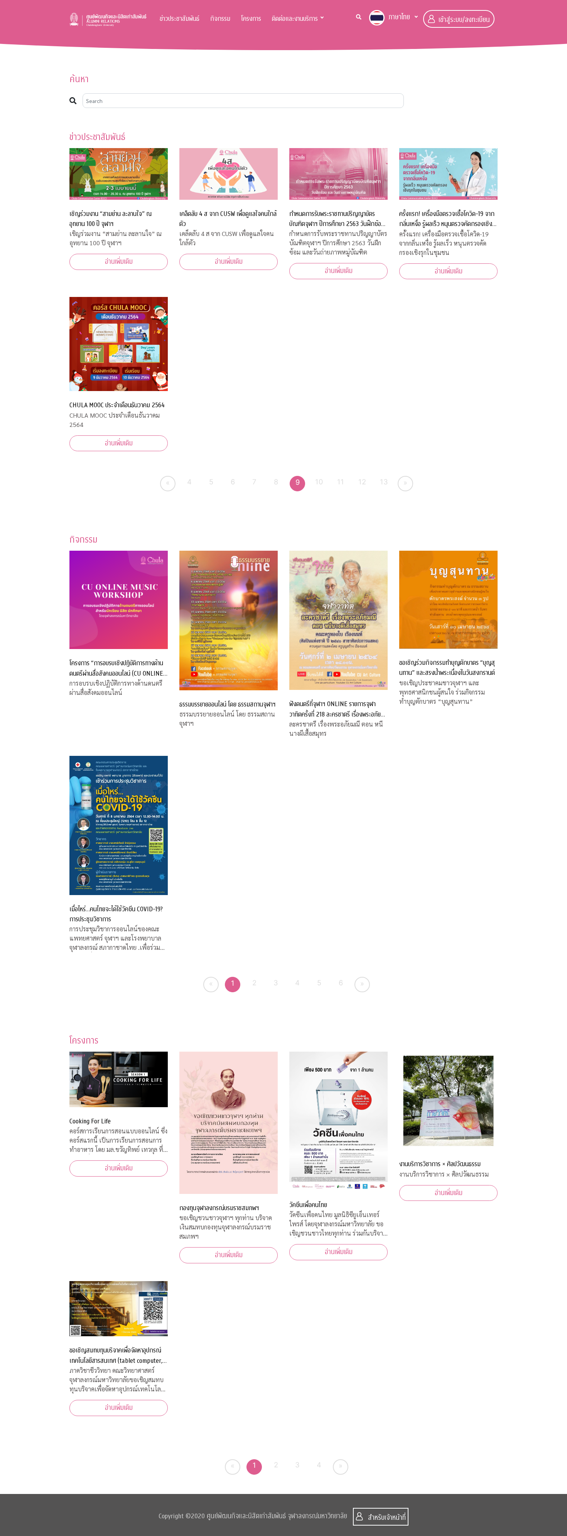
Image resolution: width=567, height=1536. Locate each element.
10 (319, 481)
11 (340, 481)
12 (362, 481)
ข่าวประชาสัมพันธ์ (179, 19)
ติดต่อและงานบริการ (295, 19)
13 (384, 481)
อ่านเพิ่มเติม (119, 261)
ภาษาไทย (399, 17)
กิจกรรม (220, 19)
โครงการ (251, 19)
